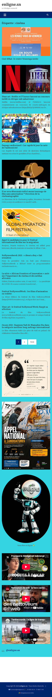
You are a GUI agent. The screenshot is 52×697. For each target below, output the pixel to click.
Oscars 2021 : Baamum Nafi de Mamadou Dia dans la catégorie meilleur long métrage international (26, 326)
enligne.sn (11, 4)
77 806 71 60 (40, 689)
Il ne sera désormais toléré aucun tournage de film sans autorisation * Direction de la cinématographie (24, 193)
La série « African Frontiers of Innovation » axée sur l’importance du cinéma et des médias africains (25, 275)
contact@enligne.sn (17, 689)
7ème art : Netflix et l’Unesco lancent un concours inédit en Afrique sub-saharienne (26, 97)
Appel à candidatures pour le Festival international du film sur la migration (20, 241)
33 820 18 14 (31, 689)
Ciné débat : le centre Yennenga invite (20, 59)
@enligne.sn (13, 650)
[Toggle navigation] (5, 15)
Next (32, 342)
